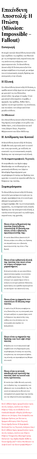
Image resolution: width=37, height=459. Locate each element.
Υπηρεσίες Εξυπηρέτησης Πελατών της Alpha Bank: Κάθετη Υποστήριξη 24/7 (16, 438)
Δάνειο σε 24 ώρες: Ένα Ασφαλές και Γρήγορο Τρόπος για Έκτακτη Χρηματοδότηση (17, 418)
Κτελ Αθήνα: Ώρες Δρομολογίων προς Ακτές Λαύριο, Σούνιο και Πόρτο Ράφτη (17, 406)
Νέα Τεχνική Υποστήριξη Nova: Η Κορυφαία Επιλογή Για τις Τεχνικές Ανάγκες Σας (18, 424)
